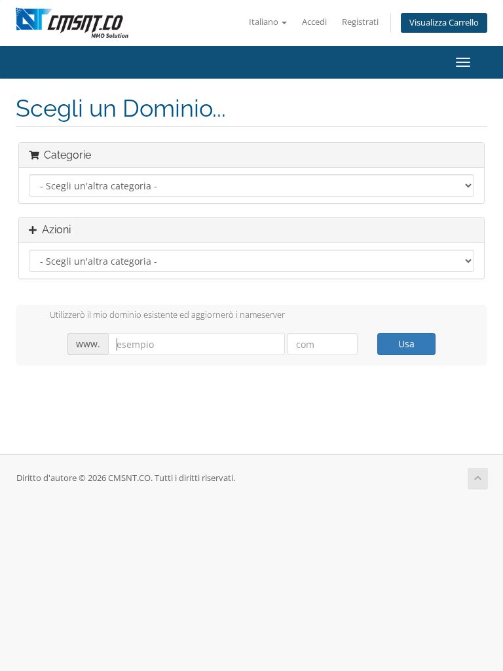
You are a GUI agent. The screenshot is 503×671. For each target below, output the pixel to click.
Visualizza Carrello (444, 22)
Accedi (314, 22)
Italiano (264, 22)
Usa (406, 343)
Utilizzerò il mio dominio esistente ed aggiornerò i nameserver (167, 315)
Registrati (360, 22)
